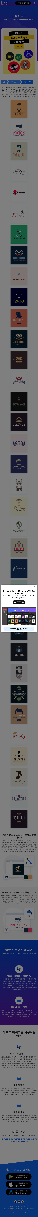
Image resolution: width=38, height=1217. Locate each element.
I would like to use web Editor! (19, 629)
